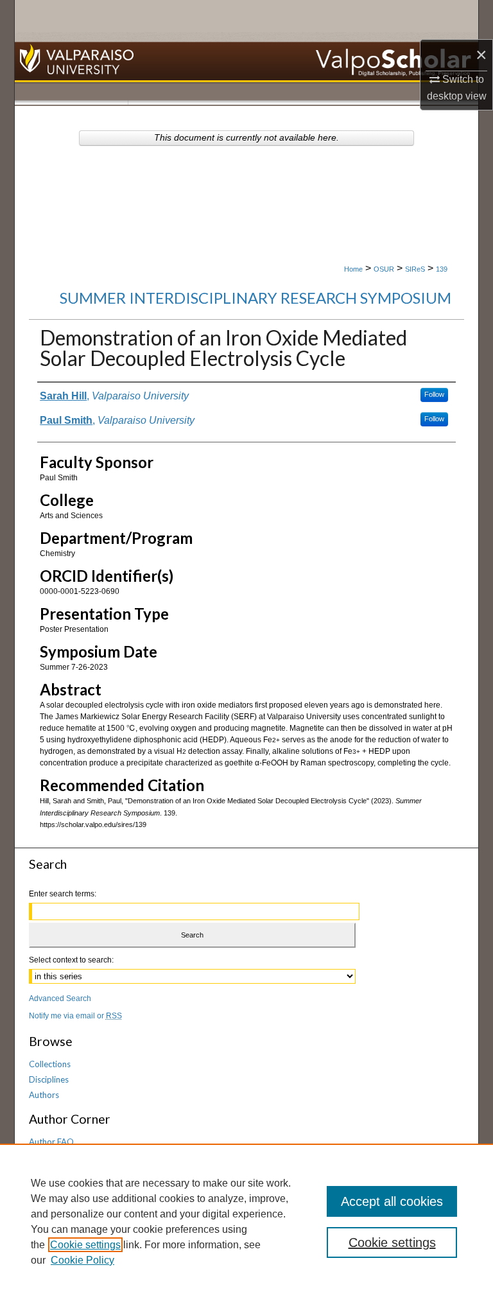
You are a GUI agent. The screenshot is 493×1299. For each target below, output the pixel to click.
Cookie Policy (82, 1260)
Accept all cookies (392, 1201)
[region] (246, 1221)
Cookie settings (85, 1244)
